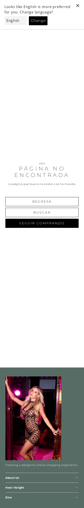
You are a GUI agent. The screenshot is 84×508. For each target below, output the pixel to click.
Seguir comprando (42, 223)
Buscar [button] (42, 212)
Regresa (42, 201)
